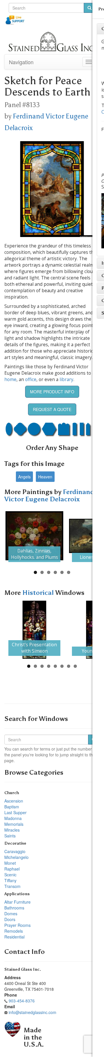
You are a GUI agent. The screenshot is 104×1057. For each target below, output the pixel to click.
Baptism (11, 807)
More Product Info (52, 391)
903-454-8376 (22, 1001)
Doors (9, 919)
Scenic (10, 874)
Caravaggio (14, 851)
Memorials (13, 824)
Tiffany (10, 880)
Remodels (13, 931)
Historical (38, 593)
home (10, 379)
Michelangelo (16, 857)
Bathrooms (14, 908)
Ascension (13, 801)
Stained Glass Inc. (22, 969)
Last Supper (15, 812)
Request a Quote (52, 409)
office (30, 379)
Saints (10, 836)
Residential (14, 937)
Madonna (13, 818)
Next (90, 536)
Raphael (12, 869)
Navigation (21, 62)
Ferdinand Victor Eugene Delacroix (49, 495)
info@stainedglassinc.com (32, 1012)
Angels (24, 477)
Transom (12, 886)
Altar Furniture (17, 902)
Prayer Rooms (17, 925)
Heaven (45, 477)
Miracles (12, 830)
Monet (10, 863)
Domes (10, 913)
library (66, 379)
